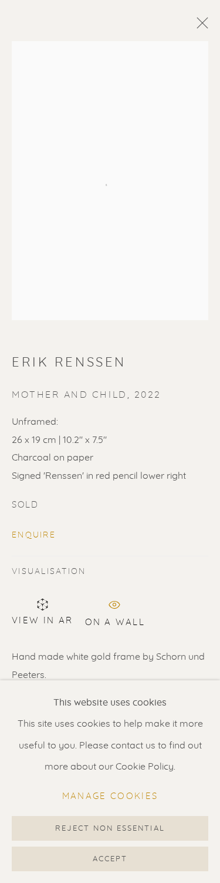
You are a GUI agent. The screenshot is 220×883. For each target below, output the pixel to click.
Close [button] (199, 26)
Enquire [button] (34, 535)
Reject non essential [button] (109, 828)
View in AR (42, 620)
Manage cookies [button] (110, 796)
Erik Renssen (69, 362)
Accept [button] (110, 859)
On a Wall (115, 620)
